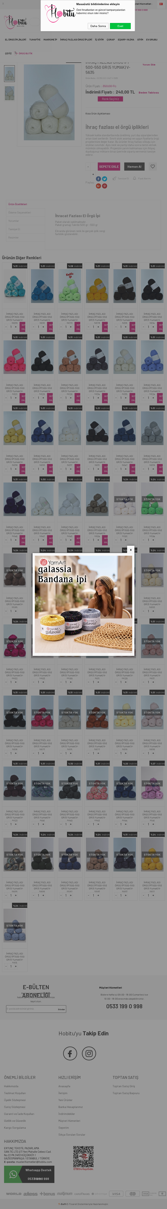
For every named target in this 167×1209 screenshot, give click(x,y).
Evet (120, 26)
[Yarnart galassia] (83, 652)
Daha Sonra (98, 26)
